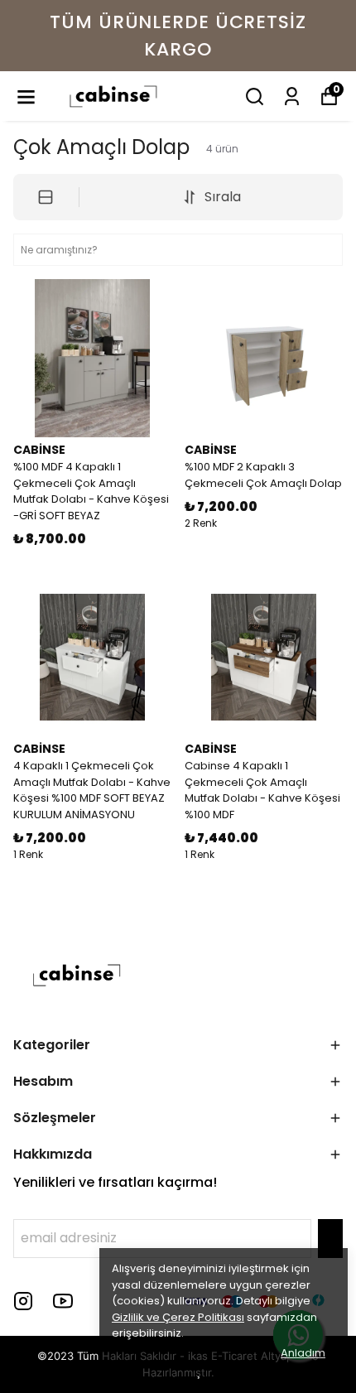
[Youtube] (63, 1301)
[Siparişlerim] (291, 96)
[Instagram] (23, 1301)
